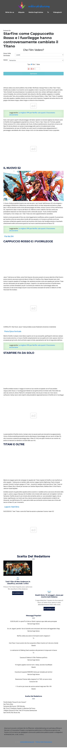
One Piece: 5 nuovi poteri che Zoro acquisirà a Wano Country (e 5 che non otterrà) (33, 643)
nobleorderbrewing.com (27, 742)
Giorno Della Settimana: (7, 54)
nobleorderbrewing (39, 6)
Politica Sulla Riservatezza (43, 742)
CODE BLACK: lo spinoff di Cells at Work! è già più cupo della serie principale (33, 621)
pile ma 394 (9, 236)
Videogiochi (57, 12)
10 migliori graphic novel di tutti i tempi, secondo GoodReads (33, 665)
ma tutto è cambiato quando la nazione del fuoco (19, 708)
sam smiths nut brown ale (11, 712)
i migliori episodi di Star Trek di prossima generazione (20, 710)
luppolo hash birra (11, 507)
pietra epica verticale (12, 331)
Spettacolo (33, 73)
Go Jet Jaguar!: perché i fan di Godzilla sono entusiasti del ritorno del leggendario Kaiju (33, 628)
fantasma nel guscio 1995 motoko (14, 706)
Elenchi (49, 591)
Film (33, 64)
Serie (38, 64)
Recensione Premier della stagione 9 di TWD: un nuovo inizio (33, 679)
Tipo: (29, 64)
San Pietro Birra (8, 704)
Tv (48, 12)
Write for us (9, 12)
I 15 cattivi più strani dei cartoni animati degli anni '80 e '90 (33, 686)
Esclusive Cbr (7, 30)
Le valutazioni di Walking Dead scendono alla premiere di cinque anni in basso (33, 650)
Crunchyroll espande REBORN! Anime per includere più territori (33, 672)
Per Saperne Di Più (17, 593)
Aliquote (21, 12)
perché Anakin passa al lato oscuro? (14, 702)
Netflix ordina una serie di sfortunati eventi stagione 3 (33, 636)
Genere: (5, 60)
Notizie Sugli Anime (36, 12)
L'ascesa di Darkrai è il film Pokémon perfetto (33, 657)
